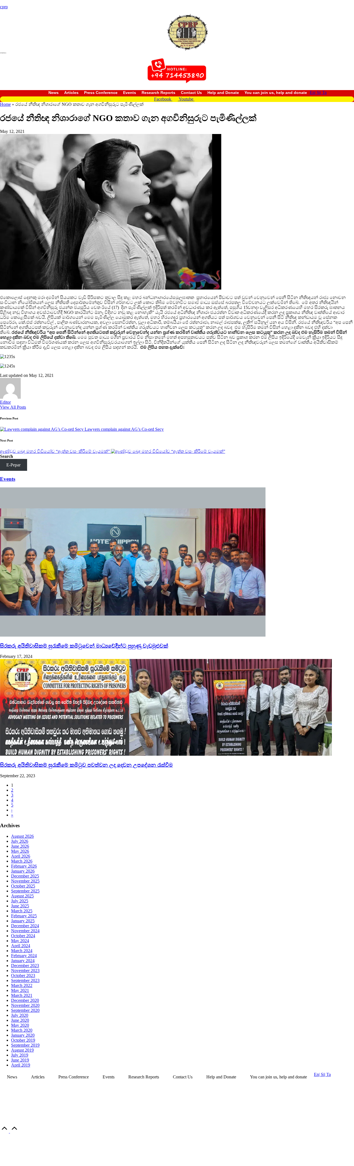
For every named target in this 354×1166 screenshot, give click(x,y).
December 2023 (25, 965)
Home (5, 104)
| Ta (323, 92)
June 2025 (20, 906)
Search (6, 456)
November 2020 (25, 1005)
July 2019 (19, 1055)
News (53, 92)
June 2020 (20, 1020)
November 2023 (25, 970)
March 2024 (21, 950)
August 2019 (22, 1050)
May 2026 (20, 851)
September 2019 (25, 1045)
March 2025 (21, 910)
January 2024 (23, 960)
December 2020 (25, 1000)
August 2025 (22, 896)
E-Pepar (13, 465)
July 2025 (19, 901)
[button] (13, 407)
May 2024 (20, 940)
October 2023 (23, 975)
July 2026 (19, 841)
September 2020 (25, 1010)
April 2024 (20, 945)
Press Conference (101, 92)
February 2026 (24, 866)
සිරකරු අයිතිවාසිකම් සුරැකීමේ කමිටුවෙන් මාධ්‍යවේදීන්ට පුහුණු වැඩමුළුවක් (84, 646)
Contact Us (191, 92)
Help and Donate (223, 92)
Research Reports (158, 92)
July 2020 (19, 1015)
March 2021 (21, 995)
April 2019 (20, 1065)
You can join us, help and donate (275, 92)
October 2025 (23, 886)
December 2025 (25, 876)
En (312, 92)
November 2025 (25, 881)
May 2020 (20, 1025)
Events (129, 92)
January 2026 (23, 871)
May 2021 (20, 990)
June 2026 (20, 846)
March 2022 (21, 985)
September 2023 (25, 980)
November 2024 (25, 930)
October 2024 (23, 935)
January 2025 (23, 920)
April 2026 (20, 856)
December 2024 (25, 925)
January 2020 (23, 1035)
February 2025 (24, 915)
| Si (317, 92)
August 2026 (22, 836)
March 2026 (21, 861)
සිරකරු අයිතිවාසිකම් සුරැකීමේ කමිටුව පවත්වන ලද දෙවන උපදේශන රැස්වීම (86, 765)
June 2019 (20, 1060)
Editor (5, 402)
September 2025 (25, 891)
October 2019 (23, 1040)
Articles (71, 92)
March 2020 (21, 1030)
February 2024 (24, 955)
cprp (4, 6)
